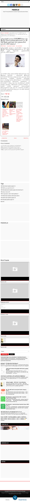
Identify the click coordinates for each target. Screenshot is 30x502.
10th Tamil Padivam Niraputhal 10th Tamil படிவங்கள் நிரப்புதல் (14, 311)
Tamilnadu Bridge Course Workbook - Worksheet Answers (13, 279)
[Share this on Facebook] (5, 94)
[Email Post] (2, 96)
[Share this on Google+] (9, 94)
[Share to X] (7, 96)
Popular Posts (4, 354)
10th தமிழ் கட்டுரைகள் (5, 191)
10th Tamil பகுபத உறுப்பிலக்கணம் (7, 187)
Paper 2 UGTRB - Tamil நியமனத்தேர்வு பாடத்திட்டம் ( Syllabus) (13, 416)
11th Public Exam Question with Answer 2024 (10, 195)
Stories (7, 500)
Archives (12, 354)
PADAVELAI (15, 9)
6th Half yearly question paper (7, 199)
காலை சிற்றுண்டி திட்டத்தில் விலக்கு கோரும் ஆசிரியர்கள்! (5, 132)
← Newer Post (4, 138)
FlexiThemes (7, 492)
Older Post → (26, 138)
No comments (19, 45)
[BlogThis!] (5, 96)
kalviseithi (7, 33)
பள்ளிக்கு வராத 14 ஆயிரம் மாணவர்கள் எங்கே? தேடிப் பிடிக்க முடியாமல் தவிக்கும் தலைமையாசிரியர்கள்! (5, 113)
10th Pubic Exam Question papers (8, 186)
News (2, 201)
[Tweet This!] (7, 94)
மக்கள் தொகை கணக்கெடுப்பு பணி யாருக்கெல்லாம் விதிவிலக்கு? (14, 333)
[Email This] (4, 96)
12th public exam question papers (8, 197)
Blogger (23, 491)
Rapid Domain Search (17, 493)
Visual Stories (22, 500)
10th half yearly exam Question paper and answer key (12, 189)
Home (2, 33)
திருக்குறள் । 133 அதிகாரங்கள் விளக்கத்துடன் (12, 299)
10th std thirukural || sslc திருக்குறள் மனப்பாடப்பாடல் (11, 411)
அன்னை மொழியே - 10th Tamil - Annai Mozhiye (13, 344)
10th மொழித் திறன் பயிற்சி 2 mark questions (9, 193)
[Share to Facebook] (8, 96)
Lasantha (19, 492)
